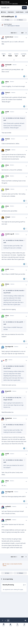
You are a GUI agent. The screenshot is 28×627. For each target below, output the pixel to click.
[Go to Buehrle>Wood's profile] (2, 25)
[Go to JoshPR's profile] (2, 112)
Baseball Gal (8, 418)
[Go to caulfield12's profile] (2, 507)
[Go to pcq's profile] (2, 360)
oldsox (7, 81)
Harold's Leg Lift (9, 234)
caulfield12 (8, 506)
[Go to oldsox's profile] (2, 82)
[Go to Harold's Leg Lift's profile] (2, 234)
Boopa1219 (8, 391)
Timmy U (7, 92)
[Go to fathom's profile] (2, 189)
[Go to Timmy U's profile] (2, 93)
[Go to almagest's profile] (2, 150)
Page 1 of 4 (13, 32)
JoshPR (7, 111)
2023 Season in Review (13, 25)
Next (22, 32)
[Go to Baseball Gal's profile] (2, 419)
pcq (6, 359)
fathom (7, 189)
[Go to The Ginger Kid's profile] (2, 347)
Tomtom (7, 139)
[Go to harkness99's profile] (2, 65)
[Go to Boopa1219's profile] (2, 391)
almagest (7, 149)
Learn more (3, 2)
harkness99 (8, 64)
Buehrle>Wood (8, 24)
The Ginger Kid (9, 346)
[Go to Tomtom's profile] (2, 139)
